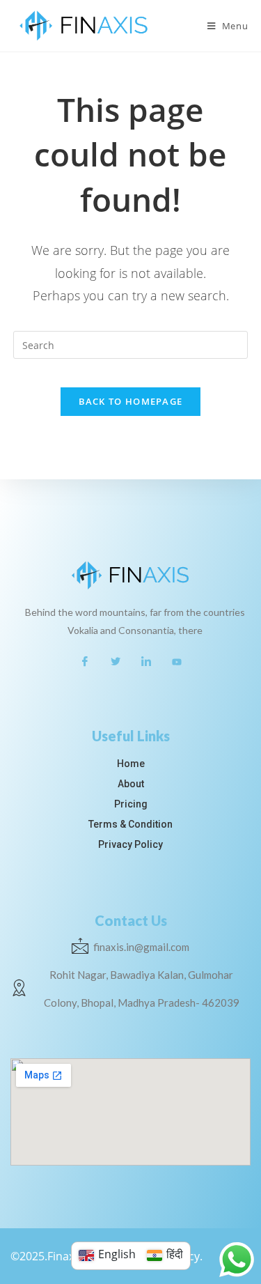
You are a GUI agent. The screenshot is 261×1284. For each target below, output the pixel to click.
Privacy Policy (130, 844)
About (131, 783)
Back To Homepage (131, 401)
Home (131, 763)
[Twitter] (115, 661)
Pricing (131, 804)
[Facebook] (84, 661)
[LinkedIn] (146, 661)
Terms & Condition (130, 824)
